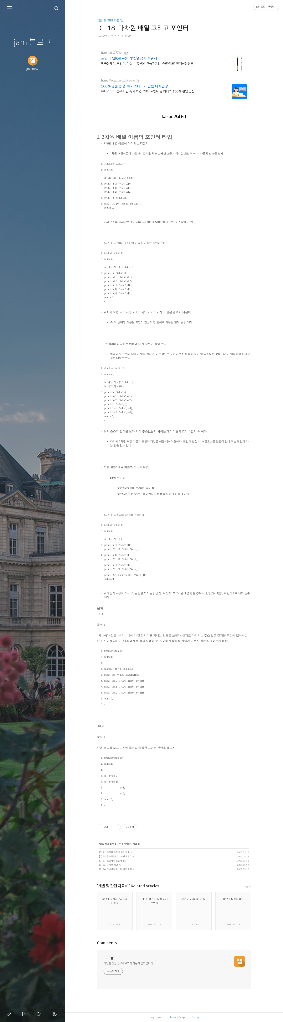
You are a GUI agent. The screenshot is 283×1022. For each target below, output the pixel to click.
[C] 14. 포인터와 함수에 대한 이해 (115, 869)
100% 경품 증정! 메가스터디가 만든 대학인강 (134, 86)
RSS (40, 1014)
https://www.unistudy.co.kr (118, 80)
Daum (173, 1017)
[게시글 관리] (116, 827)
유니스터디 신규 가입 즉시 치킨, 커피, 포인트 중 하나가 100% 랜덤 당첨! (148, 91)
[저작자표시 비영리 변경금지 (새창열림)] (142, 827)
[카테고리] (9, 8)
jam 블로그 (32, 42)
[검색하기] (56, 8)
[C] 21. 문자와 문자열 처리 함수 (114, 852)
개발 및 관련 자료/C (110, 21)
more (248, 887)
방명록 (25, 1014)
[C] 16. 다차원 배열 (108, 864)
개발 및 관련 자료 (108, 844)
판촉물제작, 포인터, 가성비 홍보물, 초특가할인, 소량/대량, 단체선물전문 (147, 64)
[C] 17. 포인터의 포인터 (110, 860)
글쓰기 (9, 1014)
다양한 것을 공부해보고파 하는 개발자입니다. (129, 963)
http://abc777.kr (111, 52)
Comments (107, 943)
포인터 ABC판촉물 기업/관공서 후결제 (129, 58)
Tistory (195, 1017)
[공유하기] (111, 827)
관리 (55, 1014)
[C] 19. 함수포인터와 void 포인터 (115, 856)
